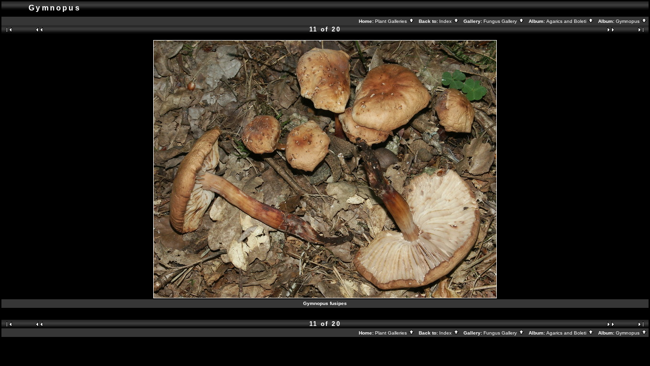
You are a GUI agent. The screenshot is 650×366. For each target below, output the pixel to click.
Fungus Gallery (500, 21)
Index (446, 21)
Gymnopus (628, 21)
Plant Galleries (391, 21)
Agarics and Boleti (567, 21)
